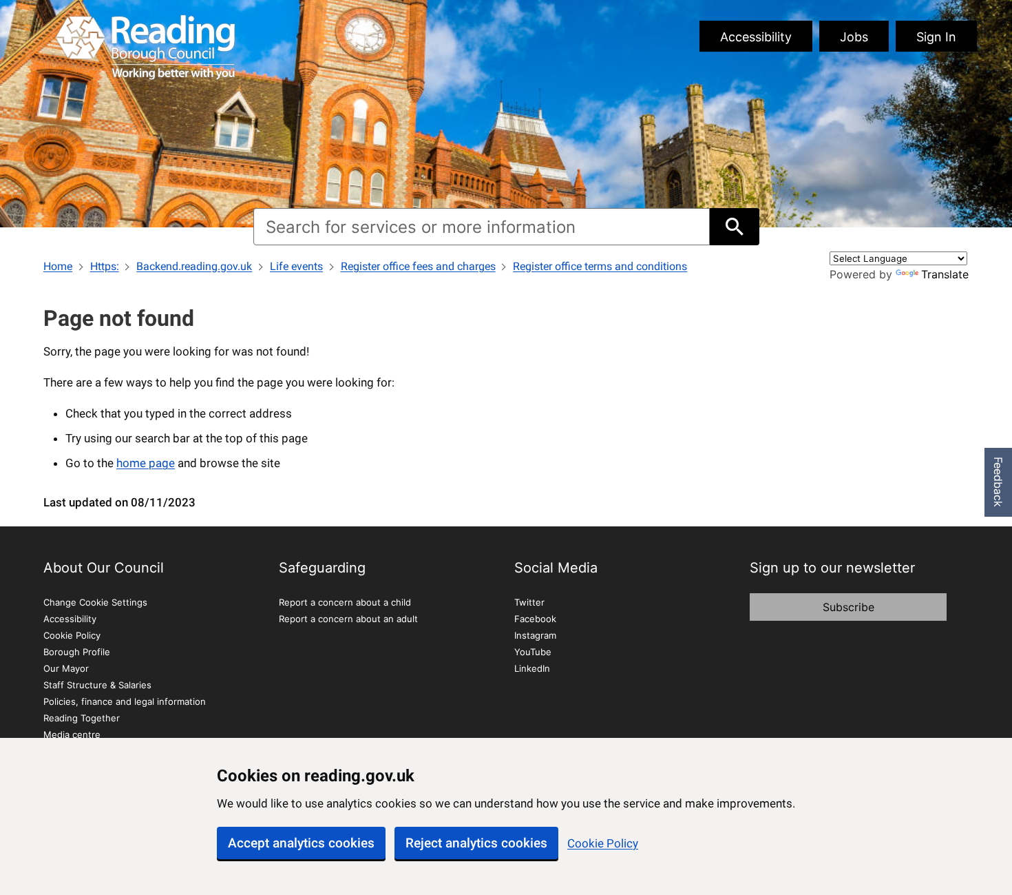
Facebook (535, 618)
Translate (945, 274)
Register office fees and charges (418, 266)
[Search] (734, 226)
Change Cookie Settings (95, 602)
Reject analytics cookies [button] (476, 843)
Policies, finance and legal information (124, 701)
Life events (296, 266)
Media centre (72, 734)
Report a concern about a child (345, 602)
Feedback (998, 482)
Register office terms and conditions (600, 266)
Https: (104, 266)
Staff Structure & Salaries (97, 684)
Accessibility (756, 37)
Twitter (529, 602)
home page (145, 463)
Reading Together (81, 717)
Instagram (535, 635)
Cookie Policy (602, 843)
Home (57, 266)
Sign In (936, 37)
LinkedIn (532, 668)
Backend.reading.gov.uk (194, 266)
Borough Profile (76, 651)
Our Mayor (66, 668)
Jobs (854, 37)
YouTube (532, 651)
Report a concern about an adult (348, 618)
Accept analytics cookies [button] (301, 843)
